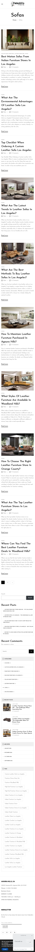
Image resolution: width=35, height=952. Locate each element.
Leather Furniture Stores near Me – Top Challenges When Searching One (22, 707)
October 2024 (8, 756)
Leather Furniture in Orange (13, 833)
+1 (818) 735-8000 (11, 888)
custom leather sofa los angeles (14, 667)
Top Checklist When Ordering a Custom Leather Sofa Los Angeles (16, 146)
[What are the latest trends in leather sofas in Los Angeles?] (17, 178)
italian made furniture (11, 679)
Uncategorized (9, 691)
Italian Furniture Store (11, 803)
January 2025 (8, 748)
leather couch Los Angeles (12, 824)
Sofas (6, 687)
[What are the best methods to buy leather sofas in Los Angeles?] (17, 243)
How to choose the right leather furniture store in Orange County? (16, 465)
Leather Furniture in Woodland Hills (15, 841)
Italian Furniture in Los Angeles (14, 795)
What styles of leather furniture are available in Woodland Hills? (16, 400)
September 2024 (8, 760)
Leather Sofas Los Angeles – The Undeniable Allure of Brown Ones (21, 720)
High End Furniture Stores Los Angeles (16, 791)
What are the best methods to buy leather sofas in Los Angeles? (15, 274)
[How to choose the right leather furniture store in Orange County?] (17, 434)
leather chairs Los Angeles (12, 816)
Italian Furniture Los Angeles (13, 799)
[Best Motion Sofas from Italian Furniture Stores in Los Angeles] (17, 30)
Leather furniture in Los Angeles (14, 829)
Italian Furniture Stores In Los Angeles (16, 808)
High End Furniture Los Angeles (13, 675)
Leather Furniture (9, 683)
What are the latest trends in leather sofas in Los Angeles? (16, 209)
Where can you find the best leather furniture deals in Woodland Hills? (16, 547)
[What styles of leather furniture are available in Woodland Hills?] (17, 372)
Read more (4, 86)
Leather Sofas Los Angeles (12, 862)
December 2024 (8, 752)
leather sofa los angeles (12, 858)
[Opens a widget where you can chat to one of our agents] (23, 942)
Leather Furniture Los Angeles (13, 846)
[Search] (31, 651)
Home (14, 20)
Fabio (4, 67)
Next (12, 582)
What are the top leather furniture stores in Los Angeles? (17, 506)
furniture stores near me (12, 778)
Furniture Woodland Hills (12, 782)
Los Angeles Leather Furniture (13, 867)
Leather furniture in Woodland (13, 837)
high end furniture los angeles (14, 786)
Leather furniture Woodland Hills (14, 854)
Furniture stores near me (11, 671)
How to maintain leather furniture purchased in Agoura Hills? (16, 338)
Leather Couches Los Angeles (13, 820)
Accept (5, 949)
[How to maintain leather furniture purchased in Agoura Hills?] (17, 308)
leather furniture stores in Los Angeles (16, 850)
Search (3, 594)
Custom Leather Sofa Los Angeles (14, 774)
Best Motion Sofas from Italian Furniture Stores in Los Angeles (16, 60)
